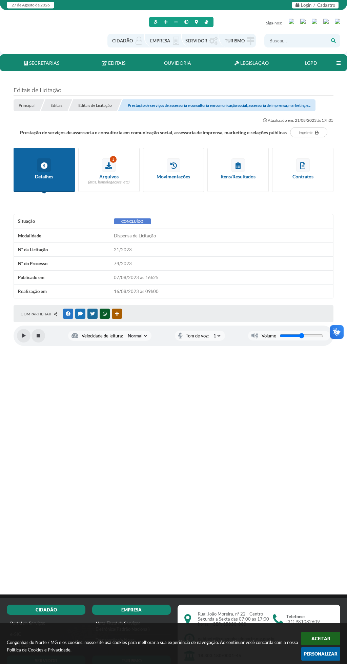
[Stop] (38, 336)
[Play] (23, 336)
